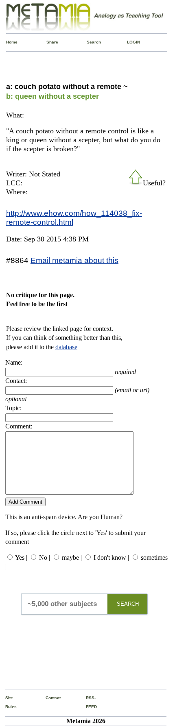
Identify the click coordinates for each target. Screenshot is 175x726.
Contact (48, 698)
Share (48, 42)
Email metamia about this (74, 260)
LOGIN (129, 42)
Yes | (21, 557)
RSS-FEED (88, 702)
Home (8, 42)
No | (44, 557)
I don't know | (111, 557)
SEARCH (128, 604)
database (66, 346)
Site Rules (7, 702)
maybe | (72, 557)
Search (89, 42)
